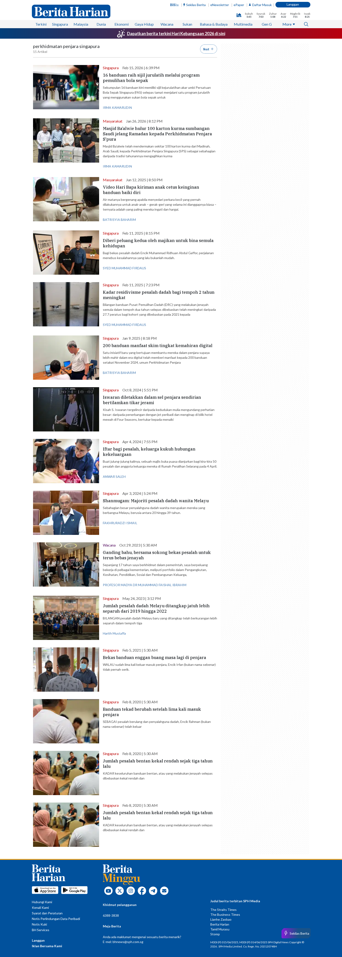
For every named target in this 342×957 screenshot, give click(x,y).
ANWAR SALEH (114, 476)
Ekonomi (121, 24)
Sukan (187, 24)
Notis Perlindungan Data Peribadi (56, 919)
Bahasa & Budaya (214, 24)
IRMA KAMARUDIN (117, 107)
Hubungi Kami (42, 902)
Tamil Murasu (219, 929)
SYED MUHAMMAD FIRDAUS (124, 268)
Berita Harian (219, 924)
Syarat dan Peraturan (47, 913)
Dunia (101, 24)
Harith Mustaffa (114, 633)
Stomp (215, 934)
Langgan (293, 4)
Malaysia (81, 24)
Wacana (167, 24)
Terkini (41, 24)
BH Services (40, 930)
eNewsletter (219, 5)
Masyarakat (112, 121)
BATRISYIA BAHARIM (119, 220)
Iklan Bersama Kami (47, 946)
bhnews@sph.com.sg (128, 942)
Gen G (267, 24)
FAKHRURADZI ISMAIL (120, 523)
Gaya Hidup (144, 24)
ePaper (239, 5)
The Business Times (225, 914)
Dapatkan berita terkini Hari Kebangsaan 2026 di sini (176, 33)
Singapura (60, 24)
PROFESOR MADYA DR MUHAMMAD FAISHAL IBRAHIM (144, 585)
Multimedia (243, 24)
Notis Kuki (39, 924)
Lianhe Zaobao (220, 919)
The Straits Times (223, 910)
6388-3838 (111, 915)
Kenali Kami (40, 907)
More (287, 24)
